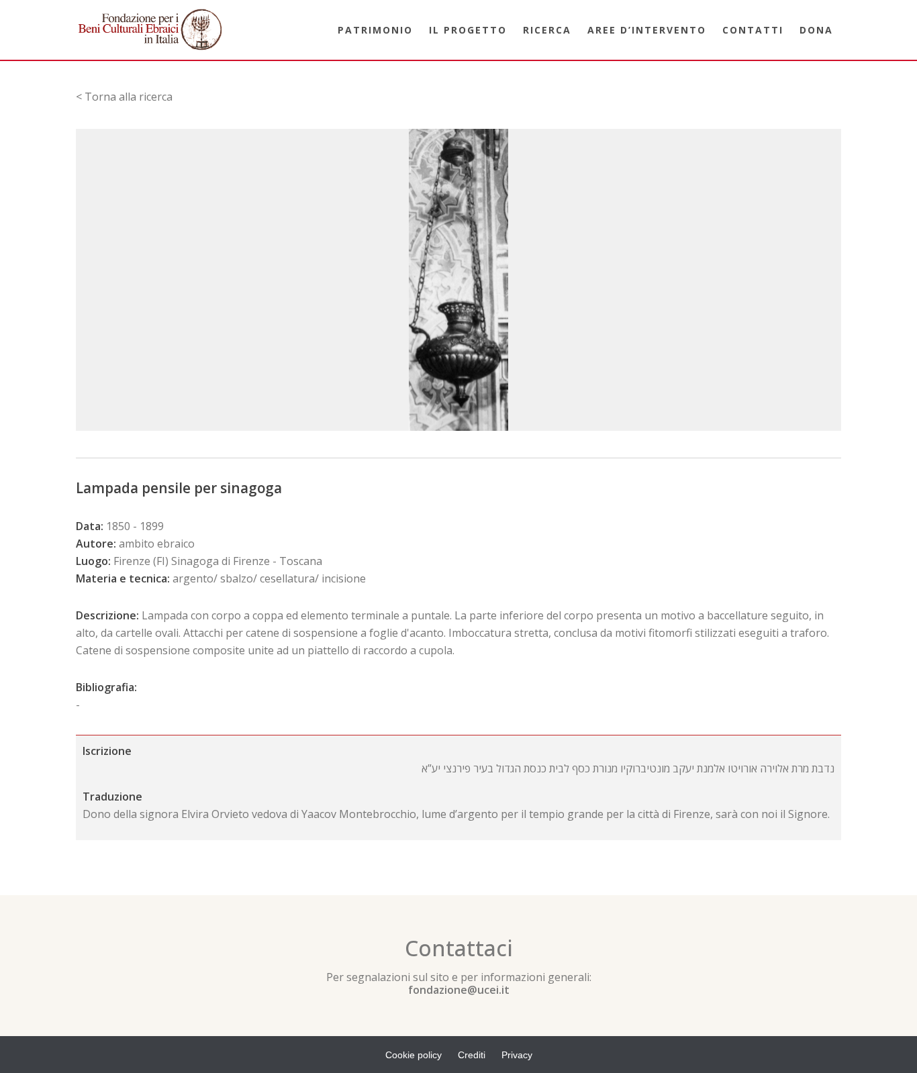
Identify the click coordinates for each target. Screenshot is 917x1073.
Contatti (752, 29)
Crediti (471, 1055)
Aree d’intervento (646, 29)
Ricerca (547, 29)
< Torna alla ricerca (124, 96)
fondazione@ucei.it (459, 989)
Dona (816, 29)
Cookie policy (413, 1055)
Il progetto (468, 29)
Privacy (516, 1055)
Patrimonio (375, 29)
